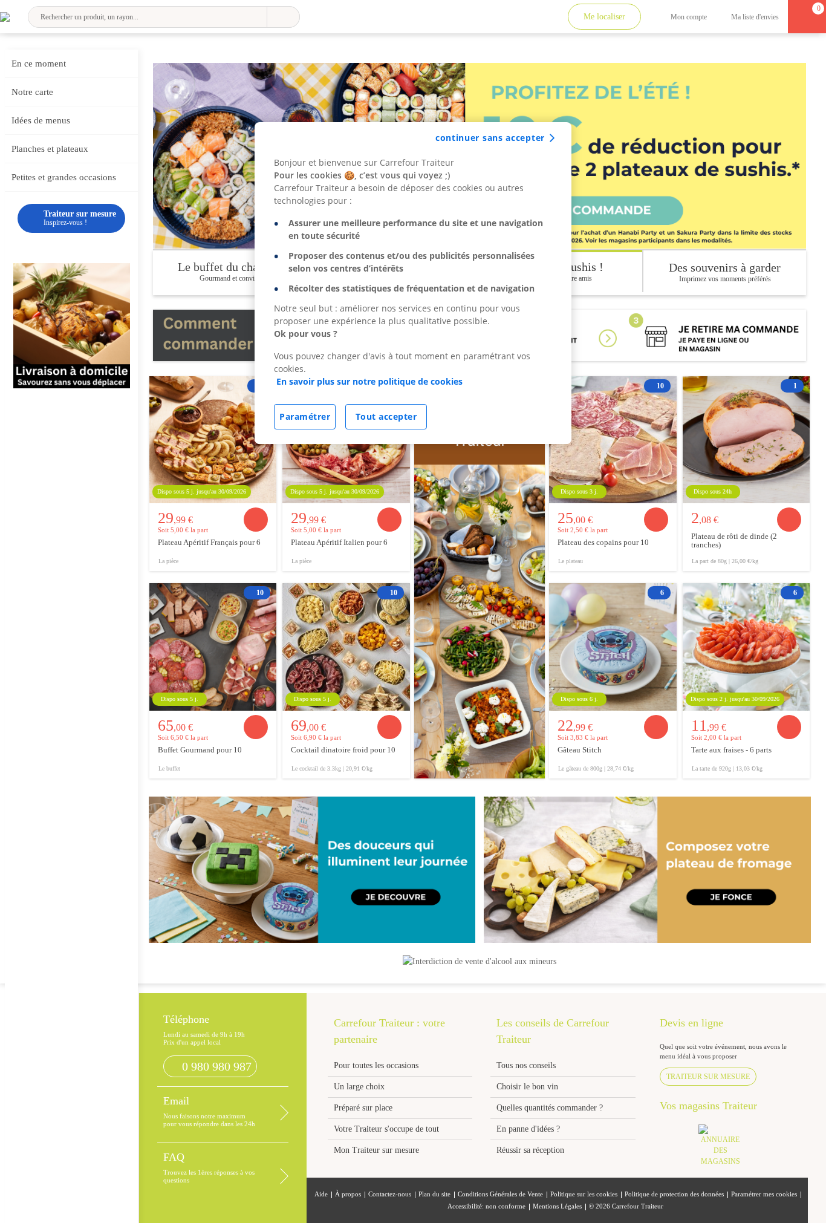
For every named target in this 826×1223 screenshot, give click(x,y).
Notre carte (32, 92)
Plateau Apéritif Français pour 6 (209, 542)
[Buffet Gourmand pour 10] (213, 647)
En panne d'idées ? (528, 1128)
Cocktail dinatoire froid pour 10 (343, 750)
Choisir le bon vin (527, 1086)
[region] (413, 283)
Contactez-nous (389, 1194)
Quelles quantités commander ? (549, 1107)
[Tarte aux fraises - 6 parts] (746, 647)
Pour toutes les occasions (376, 1065)
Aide (321, 1194)
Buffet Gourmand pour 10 (200, 750)
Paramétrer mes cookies (764, 1194)
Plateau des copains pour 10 (603, 542)
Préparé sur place (363, 1107)
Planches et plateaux (49, 149)
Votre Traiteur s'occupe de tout (386, 1128)
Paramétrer (304, 416)
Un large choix (359, 1086)
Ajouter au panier (256, 519)
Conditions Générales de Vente (500, 1194)
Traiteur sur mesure (708, 1076)
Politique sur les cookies (583, 1194)
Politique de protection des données (674, 1194)
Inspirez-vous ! (80, 218)
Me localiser (604, 16)
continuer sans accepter (490, 137)
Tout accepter (386, 416)
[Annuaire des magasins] (726, 1148)
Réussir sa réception (530, 1150)
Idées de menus (40, 120)
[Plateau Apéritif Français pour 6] (213, 440)
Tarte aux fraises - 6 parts (731, 750)
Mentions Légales (557, 1206)
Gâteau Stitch (580, 750)
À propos (348, 1194)
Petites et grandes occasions (63, 177)
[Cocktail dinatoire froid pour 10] (346, 647)
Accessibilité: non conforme (486, 1206)
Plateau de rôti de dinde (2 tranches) (734, 540)
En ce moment (38, 63)
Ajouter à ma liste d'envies (264, 561)
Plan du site (434, 1194)
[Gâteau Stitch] (613, 647)
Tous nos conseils (527, 1065)
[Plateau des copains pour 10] (613, 440)
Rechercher (283, 17)
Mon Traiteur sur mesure (376, 1150)
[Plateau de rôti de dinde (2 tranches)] (746, 440)
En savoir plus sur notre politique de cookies (369, 381)
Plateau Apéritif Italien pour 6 (339, 542)
